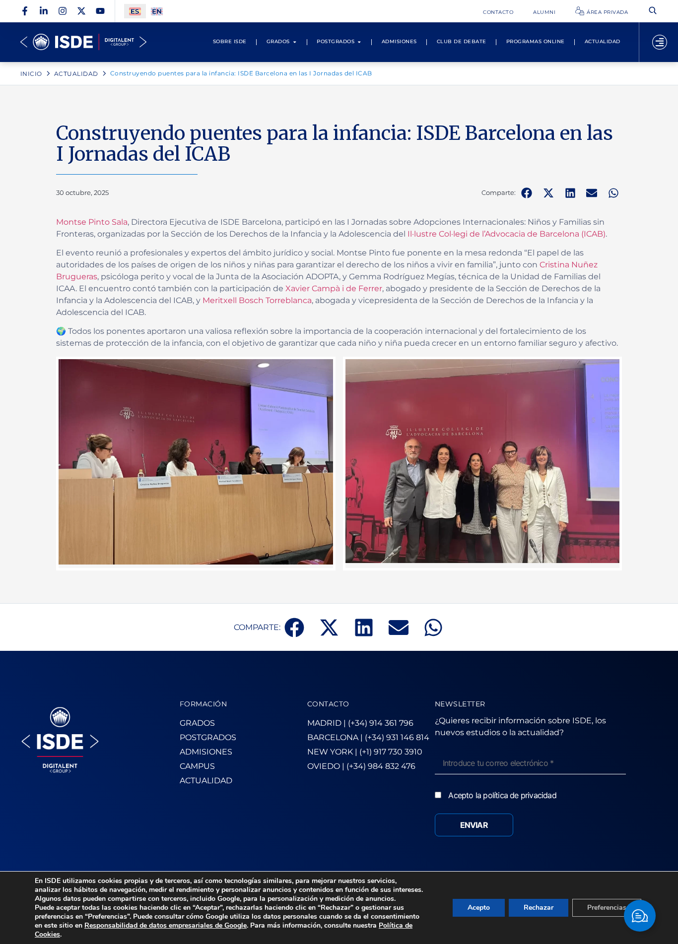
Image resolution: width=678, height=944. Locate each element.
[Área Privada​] (579, 10)
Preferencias (606, 907)
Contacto (498, 12)
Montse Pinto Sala (92, 222)
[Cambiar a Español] (135, 11)
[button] (526, 193)
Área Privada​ (607, 12)
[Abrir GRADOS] (294, 41)
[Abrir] (659, 42)
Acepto (479, 907)
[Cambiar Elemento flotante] (640, 916)
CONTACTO (328, 703)
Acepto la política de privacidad (502, 795)
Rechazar (538, 907)
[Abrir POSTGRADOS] (359, 41)
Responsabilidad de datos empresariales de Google (165, 925)
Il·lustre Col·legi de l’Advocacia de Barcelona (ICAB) (506, 234)
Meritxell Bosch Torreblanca (257, 300)
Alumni (544, 12)
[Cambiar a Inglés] (157, 11)
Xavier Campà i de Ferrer (333, 288)
